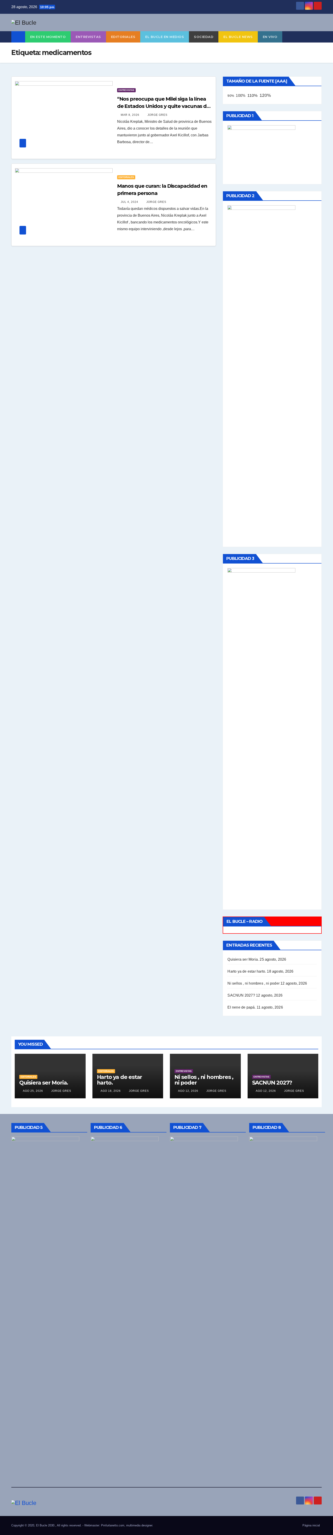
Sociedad (203, 37)
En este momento (48, 37)
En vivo (270, 37)
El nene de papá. (241, 1007)
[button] (318, 37)
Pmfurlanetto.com (112, 1525)
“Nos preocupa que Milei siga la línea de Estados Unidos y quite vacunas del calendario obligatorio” (164, 106)
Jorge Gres (157, 114)
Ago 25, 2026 (33, 1090)
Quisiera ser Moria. (243, 959)
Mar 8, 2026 (130, 114)
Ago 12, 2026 (188, 1090)
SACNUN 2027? (241, 995)
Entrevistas (88, 37)
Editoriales (123, 37)
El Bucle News (238, 37)
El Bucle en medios (164, 37)
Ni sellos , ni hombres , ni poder (253, 983)
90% (230, 95)
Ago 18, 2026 (111, 1090)
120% (265, 95)
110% (252, 95)
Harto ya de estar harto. (246, 971)
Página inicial (311, 1525)
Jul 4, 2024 (129, 202)
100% (240, 95)
